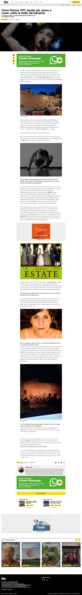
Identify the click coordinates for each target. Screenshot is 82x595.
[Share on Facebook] (14, 55)
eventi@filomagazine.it (21, 586)
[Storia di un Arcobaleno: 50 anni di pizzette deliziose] (71, 554)
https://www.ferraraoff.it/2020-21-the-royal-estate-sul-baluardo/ (33, 446)
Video (59, 505)
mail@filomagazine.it (27, 584)
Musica (56, 505)
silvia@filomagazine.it (20, 583)
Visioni (7, 565)
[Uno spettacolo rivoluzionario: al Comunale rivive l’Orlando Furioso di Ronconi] (10, 554)
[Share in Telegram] (14, 60)
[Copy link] (14, 63)
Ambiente (27, 505)
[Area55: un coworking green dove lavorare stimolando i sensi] (51, 554)
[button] (2, 2)
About (63, 5)
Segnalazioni (69, 565)
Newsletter (73, 5)
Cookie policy (3, 589)
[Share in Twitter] (14, 58)
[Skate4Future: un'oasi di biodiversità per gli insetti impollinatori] (29, 503)
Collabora (79, 5)
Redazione (68, 5)
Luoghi (3, 19)
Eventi (24, 565)
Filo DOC (52, 505)
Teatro (6, 19)
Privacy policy (9, 589)
